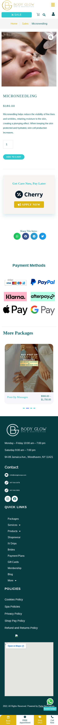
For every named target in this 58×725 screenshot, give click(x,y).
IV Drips (12, 543)
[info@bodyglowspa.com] (6, 475)
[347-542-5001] (6, 490)
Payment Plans (16, 556)
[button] (44, 14)
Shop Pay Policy (15, 620)
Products (12, 531)
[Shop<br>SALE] (40, 717)
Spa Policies (12, 606)
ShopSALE (40, 721)
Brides (11, 549)
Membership (14, 568)
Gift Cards (13, 562)
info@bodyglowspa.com (18, 475)
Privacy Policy (13, 613)
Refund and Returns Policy (21, 627)
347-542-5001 (15, 490)
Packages (13, 519)
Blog (10, 574)
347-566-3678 (15, 482)
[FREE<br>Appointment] (25, 717)
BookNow (8, 722)
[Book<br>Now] (8, 717)
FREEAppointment (25, 721)
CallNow (52, 721)
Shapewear (14, 537)
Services (12, 525)
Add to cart (13, 157)
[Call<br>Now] (52, 717)
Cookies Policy (14, 599)
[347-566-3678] (6, 483)
